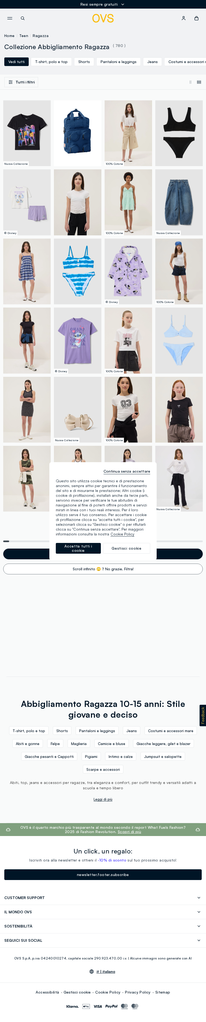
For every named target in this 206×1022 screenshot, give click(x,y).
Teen (23, 35)
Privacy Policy (138, 992)
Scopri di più (129, 831)
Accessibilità (47, 992)
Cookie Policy (107, 992)
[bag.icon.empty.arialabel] (196, 18)
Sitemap (162, 992)
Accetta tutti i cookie (78, 548)
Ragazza (41, 35)
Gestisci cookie (77, 992)
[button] (203, 715)
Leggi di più (103, 799)
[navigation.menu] (9, 18)
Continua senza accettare (127, 471)
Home (9, 35)
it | (106, 971)
